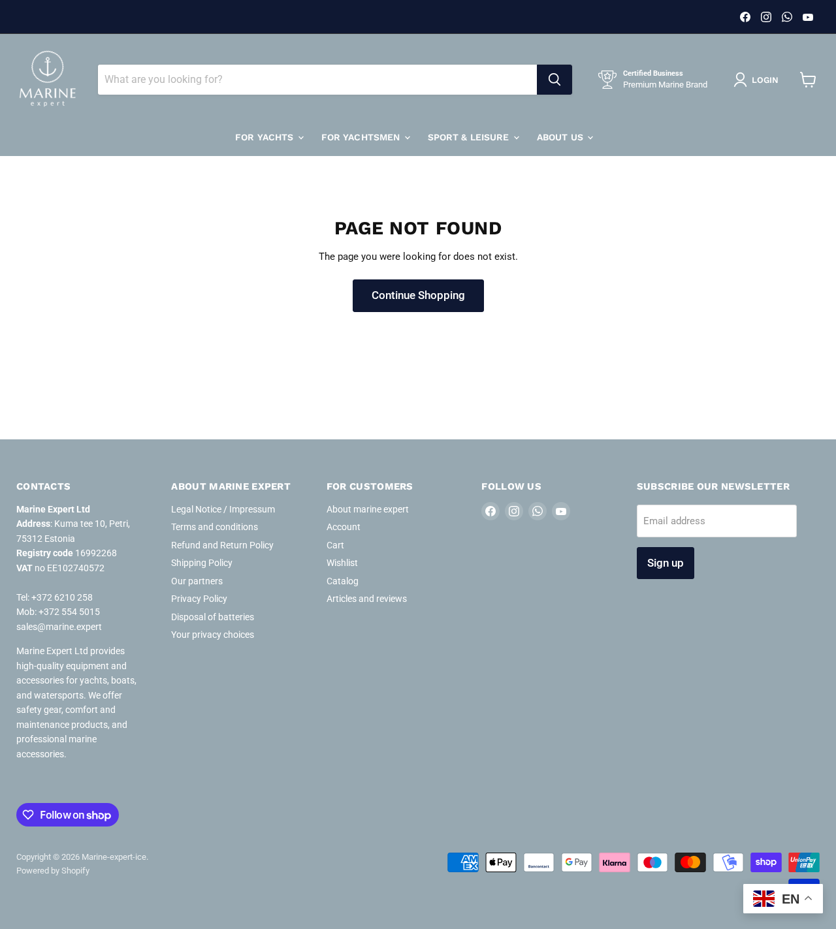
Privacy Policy (199, 598)
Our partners (197, 581)
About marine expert (368, 509)
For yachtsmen (362, 137)
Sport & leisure (470, 137)
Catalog (343, 581)
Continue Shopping (418, 295)
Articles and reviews (367, 598)
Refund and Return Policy (222, 545)
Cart (335, 545)
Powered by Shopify (52, 870)
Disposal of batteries (212, 617)
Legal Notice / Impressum (223, 509)
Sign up (665, 562)
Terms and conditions (214, 527)
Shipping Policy (202, 563)
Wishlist (342, 563)
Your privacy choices (212, 634)
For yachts (266, 137)
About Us (561, 137)
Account (344, 527)
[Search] (554, 80)
